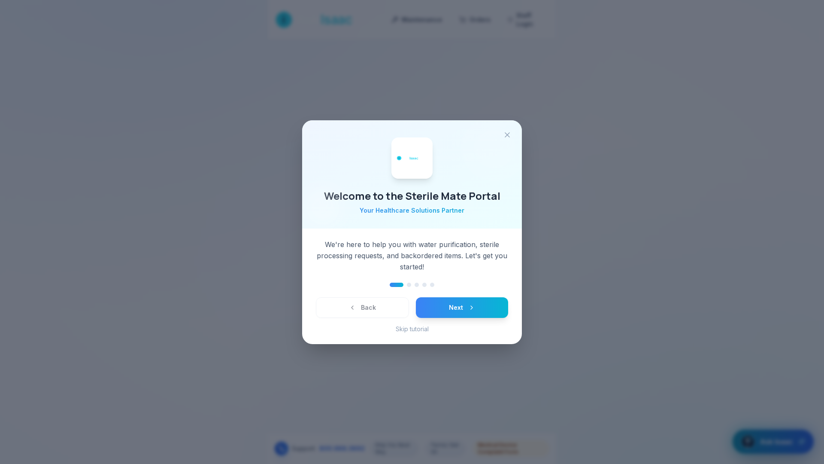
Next (456, 307)
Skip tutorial (412, 329)
